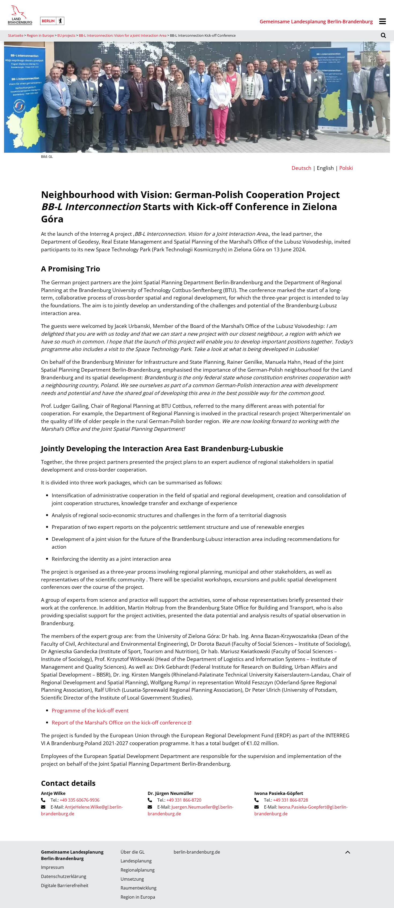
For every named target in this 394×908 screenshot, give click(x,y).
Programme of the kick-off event (90, 710)
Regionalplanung (138, 870)
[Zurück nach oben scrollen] (347, 852)
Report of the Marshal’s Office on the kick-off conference (119, 722)
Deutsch (301, 167)
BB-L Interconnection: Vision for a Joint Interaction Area (122, 35)
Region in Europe (40, 35)
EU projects (66, 35)
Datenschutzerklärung (63, 876)
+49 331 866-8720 (183, 800)
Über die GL (132, 852)
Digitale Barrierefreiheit (64, 885)
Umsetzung (132, 879)
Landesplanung (136, 861)
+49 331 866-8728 (290, 800)
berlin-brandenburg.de (197, 852)
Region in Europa (138, 897)
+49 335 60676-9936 (79, 800)
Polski (346, 167)
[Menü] (382, 22)
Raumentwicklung (139, 888)
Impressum (52, 867)
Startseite (15, 35)
